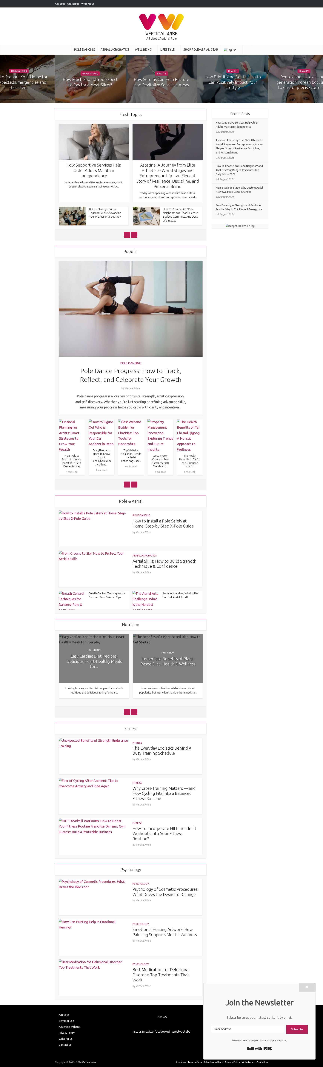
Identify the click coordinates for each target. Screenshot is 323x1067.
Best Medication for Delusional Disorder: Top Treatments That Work (161, 974)
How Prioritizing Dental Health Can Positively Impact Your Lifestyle (232, 82)
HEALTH (232, 71)
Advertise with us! (69, 1026)
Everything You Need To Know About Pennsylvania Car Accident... (101, 457)
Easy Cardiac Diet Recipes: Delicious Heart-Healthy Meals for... (94, 661)
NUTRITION (94, 650)
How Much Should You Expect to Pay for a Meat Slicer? (90, 82)
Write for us (87, 3)
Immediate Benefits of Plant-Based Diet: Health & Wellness (168, 661)
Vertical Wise (132, 388)
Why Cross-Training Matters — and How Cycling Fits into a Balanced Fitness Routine (164, 793)
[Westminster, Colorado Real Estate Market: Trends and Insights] (160, 435)
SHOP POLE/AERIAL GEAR (200, 49)
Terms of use (66, 1020)
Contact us (73, 3)
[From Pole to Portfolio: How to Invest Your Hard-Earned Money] (72, 435)
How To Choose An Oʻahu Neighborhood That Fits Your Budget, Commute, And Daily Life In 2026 (239, 170)
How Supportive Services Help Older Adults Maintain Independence (93, 170)
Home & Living (19, 71)
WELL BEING (143, 49)
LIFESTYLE (167, 49)
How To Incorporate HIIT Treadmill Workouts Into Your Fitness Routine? (164, 833)
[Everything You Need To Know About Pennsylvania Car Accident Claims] (101, 433)
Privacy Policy (67, 1032)
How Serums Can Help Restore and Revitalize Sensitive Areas (161, 82)
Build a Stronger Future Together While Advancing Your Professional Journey (105, 212)
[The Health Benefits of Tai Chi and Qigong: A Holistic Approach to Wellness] (190, 435)
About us (60, 3)
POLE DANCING (84, 49)
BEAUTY (161, 73)
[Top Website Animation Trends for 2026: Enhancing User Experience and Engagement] (131, 433)
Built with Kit (259, 1048)
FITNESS (137, 742)
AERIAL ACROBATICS (115, 49)
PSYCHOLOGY (141, 883)
